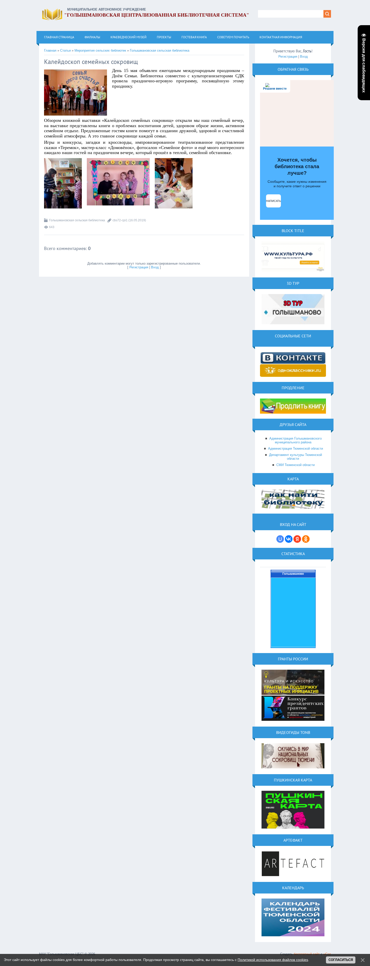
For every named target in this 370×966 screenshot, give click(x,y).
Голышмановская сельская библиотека (159, 50)
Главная (50, 50)
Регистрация (138, 267)
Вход (155, 267)
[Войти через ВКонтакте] (288, 539)
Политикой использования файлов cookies (273, 960)
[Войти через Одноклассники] (306, 539)
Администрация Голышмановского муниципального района (295, 440)
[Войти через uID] (280, 539)
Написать (273, 200)
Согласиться (340, 960)
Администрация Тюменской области (295, 448)
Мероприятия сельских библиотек (100, 50)
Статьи (65, 50)
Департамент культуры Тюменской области (295, 456)
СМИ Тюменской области (295, 465)
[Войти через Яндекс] (297, 539)
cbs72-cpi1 (120, 220)
